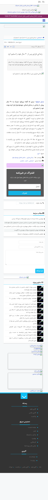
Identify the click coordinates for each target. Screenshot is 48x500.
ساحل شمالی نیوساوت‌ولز (18, 158)
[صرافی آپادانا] (25, 369)
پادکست (33, 416)
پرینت (33, 46)
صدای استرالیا (40, 102)
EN (39, 2)
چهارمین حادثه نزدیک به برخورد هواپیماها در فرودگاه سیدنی (27, 219)
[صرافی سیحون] (25, 388)
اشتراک (24, 193)
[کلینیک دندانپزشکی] (36, 346)
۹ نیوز (38, 154)
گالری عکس (32, 413)
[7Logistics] (38, 349)
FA (43, 2)
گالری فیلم (33, 409)
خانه (40, 467)
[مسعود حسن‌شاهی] (36, 391)
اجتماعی (39, 38)
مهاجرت (34, 438)
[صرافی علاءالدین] (37, 351)
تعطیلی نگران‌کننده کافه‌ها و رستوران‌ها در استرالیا (30, 234)
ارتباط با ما (32, 457)
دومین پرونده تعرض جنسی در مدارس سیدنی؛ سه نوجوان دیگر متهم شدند (23, 223)
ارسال (39, 46)
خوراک (11, 467)
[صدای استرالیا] (27, 6)
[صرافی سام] (38, 371)
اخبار (26, 161)
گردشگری (33, 442)
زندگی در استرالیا (31, 435)
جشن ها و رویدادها (30, 446)
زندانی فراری (30, 158)
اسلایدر (22, 161)
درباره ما (33, 460)
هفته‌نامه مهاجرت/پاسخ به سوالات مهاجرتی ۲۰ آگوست (28, 230)
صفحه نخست (32, 427)
